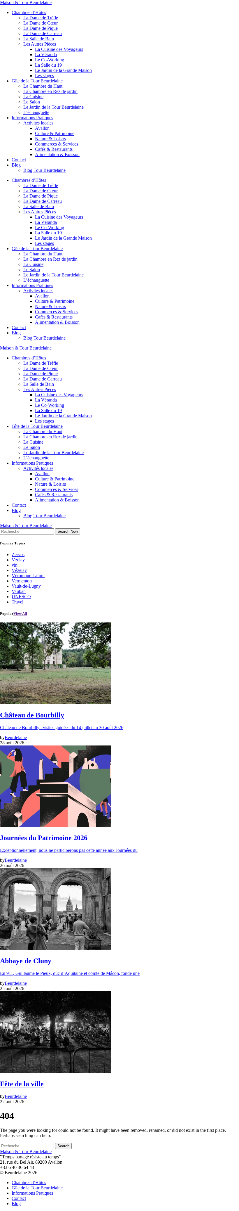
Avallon (42, 128)
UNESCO (21, 596)
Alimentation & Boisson (57, 154)
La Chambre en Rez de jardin (50, 91)
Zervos (18, 554)
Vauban (19, 591)
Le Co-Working (49, 59)
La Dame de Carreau (42, 33)
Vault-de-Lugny (26, 586)
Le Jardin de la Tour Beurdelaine (53, 107)
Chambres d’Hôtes (29, 12)
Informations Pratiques (32, 117)
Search (63, 1146)
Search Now (67, 531)
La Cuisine (33, 96)
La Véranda (46, 54)
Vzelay (18, 559)
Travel (17, 601)
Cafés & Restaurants (54, 149)
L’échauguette (36, 112)
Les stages (44, 75)
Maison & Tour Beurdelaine (26, 2)
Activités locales (38, 122)
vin (14, 565)
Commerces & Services (56, 143)
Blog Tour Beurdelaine (44, 170)
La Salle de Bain (38, 38)
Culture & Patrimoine (54, 133)
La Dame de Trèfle (40, 17)
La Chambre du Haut (42, 86)
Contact (19, 159)
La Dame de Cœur (40, 22)
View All (20, 613)
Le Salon (31, 101)
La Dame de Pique (40, 28)
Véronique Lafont (28, 575)
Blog (16, 164)
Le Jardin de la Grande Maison (63, 70)
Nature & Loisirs (50, 138)
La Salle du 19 (48, 65)
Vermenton (22, 580)
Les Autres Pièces (39, 43)
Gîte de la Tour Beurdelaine (37, 80)
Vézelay (19, 570)
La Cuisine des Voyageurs (59, 49)
